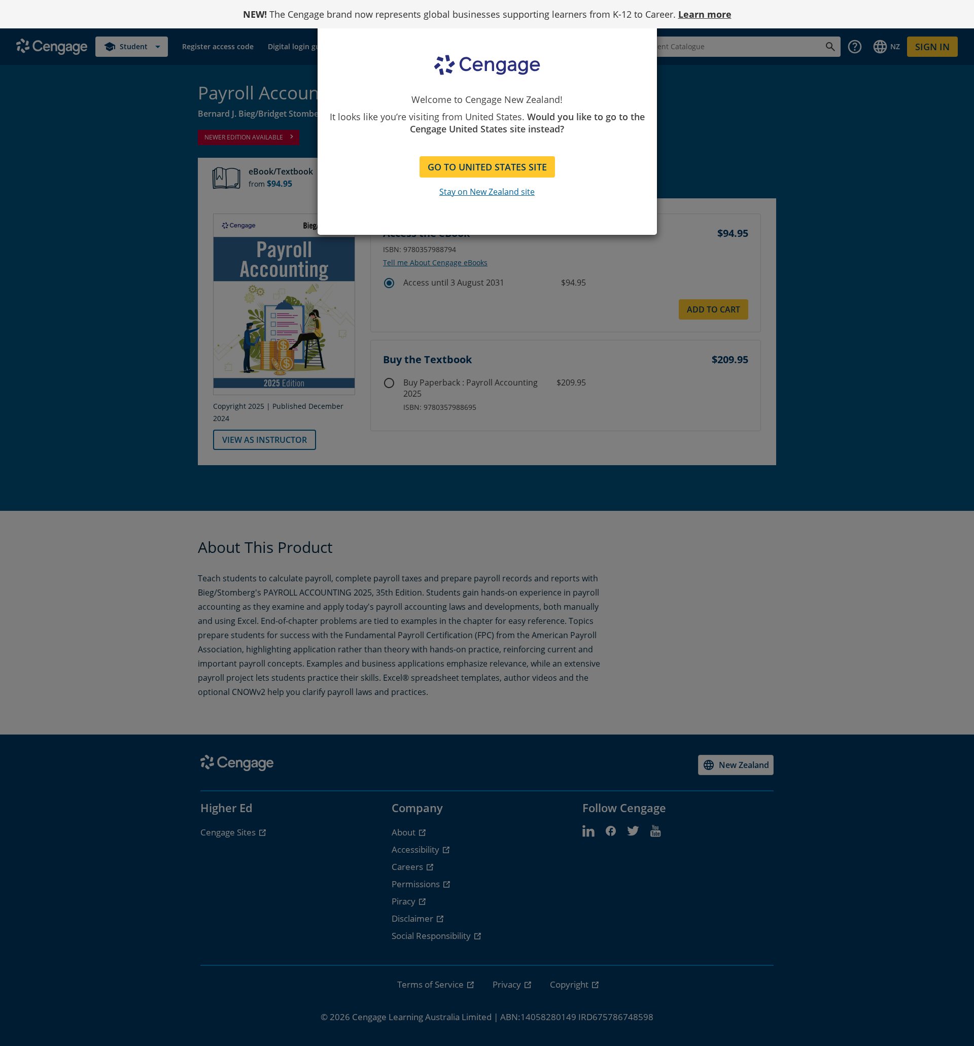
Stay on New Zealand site (487, 191)
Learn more (705, 14)
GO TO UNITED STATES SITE (487, 167)
